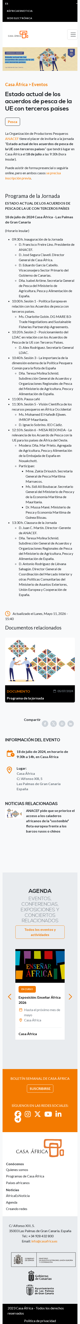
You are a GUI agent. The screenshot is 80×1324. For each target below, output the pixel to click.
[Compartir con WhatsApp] (62, 723)
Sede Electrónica (19, 18)
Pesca (12, 122)
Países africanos (18, 1183)
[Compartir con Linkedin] (70, 723)
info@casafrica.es (44, 1241)
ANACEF (12, 138)
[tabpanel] (40, 994)
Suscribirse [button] (40, 1088)
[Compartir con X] (53, 723)
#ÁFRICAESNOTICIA (20, 10)
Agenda (11, 1202)
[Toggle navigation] (72, 34)
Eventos (40, 84)
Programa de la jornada (25, 698)
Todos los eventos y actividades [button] (40, 932)
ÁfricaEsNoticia (18, 1196)
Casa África (16, 84)
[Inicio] (20, 34)
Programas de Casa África (25, 1176)
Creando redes (16, 1209)
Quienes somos (17, 1170)
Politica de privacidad (40, 1321)
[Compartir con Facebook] (45, 723)
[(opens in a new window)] (18, 1114)
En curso (27, 989)
